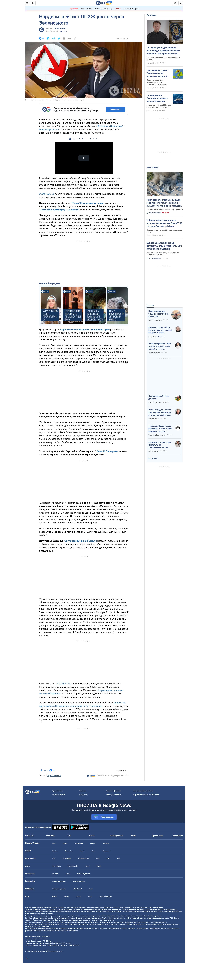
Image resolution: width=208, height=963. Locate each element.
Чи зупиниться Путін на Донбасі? (159, 397)
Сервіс (99, 866)
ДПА (97, 858)
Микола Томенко (154, 353)
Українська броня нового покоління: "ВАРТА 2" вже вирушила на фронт (160, 428)
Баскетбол (69, 851)
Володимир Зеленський (110, 126)
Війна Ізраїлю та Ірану (103, 9)
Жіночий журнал (105, 896)
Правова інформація (113, 791)
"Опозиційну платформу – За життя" (59, 209)
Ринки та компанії (59, 881)
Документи (83, 795)
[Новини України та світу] (91, 776)
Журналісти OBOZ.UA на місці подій (146, 795)
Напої (68, 874)
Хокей (82, 851)
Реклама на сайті (58, 795)
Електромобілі (73, 866)
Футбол (55, 851)
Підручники (66, 858)
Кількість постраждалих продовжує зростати (165, 209)
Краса (78, 896)
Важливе (152, 15)
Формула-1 (106, 851)
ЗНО (108, 858)
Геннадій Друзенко (154, 402)
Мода (90, 896)
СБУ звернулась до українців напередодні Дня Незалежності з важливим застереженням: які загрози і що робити (163, 50)
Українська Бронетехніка (157, 435)
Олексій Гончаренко (107, 451)
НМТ (118, 858)
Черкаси (106, 843)
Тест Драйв (56, 866)
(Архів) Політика (60, 28)
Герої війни (74, 9)
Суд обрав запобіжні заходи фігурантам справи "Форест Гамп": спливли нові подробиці (164, 246)
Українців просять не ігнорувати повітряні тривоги (163, 58)
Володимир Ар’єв (100, 329)
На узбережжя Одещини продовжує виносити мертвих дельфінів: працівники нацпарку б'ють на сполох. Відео (158, 98)
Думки (150, 305)
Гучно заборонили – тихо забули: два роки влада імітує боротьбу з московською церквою (159, 346)
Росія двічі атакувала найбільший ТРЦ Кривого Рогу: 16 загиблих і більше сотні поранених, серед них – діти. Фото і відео (164, 203)
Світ (69, 835)
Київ (53, 843)
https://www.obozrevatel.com (104, 907)
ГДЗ (53, 858)
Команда (82, 791)
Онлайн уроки (83, 858)
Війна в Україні (86, 9)
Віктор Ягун (152, 336)
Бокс (93, 851)
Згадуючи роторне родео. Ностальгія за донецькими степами (160, 445)
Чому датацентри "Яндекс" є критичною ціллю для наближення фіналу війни (158, 314)
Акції (87, 866)
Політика (50, 835)
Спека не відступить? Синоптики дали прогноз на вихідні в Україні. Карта (157, 73)
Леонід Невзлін (153, 419)
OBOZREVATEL (46, 194)
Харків (65, 843)
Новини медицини (59, 889)
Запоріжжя (79, 843)
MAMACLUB (77, 889)
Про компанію (57, 791)
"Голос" (76, 203)
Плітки (66, 896)
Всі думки (152, 458)
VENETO (118, 9)
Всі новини (178, 835)
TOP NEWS (152, 167)
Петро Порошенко (49, 129)
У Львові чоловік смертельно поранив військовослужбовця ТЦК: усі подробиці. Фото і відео (164, 223)
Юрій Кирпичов (153, 451)
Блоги (133, 835)
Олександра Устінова (91, 203)
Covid (91, 889)
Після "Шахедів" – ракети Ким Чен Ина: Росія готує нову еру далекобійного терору (159, 412)
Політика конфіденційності (143, 791)
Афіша (54, 896)
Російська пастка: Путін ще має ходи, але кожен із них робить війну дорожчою (160, 330)
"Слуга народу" (72, 540)
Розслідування (116, 835)
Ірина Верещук (89, 540)
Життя (92, 835)
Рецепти (55, 874)
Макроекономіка (79, 881)
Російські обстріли (131, 9)
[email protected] (53, 945)
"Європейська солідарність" (75, 329)
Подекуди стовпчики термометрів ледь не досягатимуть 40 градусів (157, 82)
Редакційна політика (54, 776)
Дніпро (92, 843)
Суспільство (157, 835)
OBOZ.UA (49, 28)
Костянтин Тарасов (155, 320)
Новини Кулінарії (83, 874)
